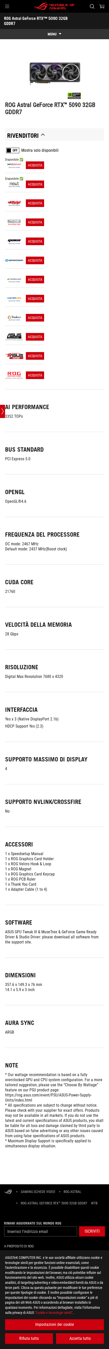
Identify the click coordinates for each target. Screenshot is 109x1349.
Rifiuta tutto (29, 1338)
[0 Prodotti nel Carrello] (102, 6)
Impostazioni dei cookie (54, 1324)
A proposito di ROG (19, 1246)
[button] (7, 6)
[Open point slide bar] (2, 411)
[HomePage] (8, 1192)
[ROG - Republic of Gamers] (54, 6)
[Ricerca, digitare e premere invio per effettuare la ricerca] (92, 6)
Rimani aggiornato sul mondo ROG (32, 1223)
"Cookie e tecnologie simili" (53, 1313)
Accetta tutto (80, 1338)
